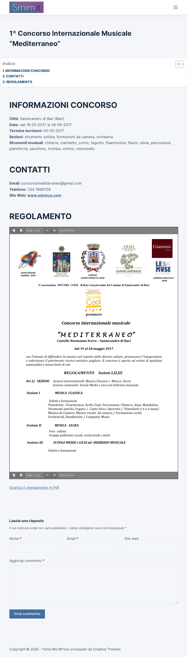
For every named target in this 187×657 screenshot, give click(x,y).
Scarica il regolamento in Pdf (34, 487)
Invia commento (27, 613)
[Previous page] (13, 230)
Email (72, 538)
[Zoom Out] (47, 230)
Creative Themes (107, 649)
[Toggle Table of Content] (177, 64)
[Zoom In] (54, 230)
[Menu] (176, 7)
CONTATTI (14, 76)
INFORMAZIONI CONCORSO (27, 71)
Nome (15, 538)
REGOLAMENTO (19, 82)
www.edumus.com (44, 195)
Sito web (132, 538)
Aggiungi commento (26, 560)
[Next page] (21, 230)
